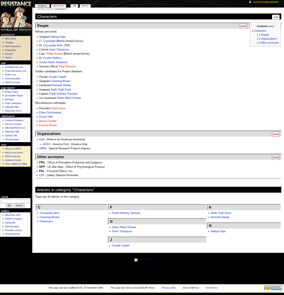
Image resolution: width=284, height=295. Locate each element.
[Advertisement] (15, 181)
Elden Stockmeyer (50, 112)
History (85, 5)
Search (4, 197)
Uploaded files (12, 107)
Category (42, 5)
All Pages (9, 99)
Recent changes (13, 124)
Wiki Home (10, 38)
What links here (13, 215)
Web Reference (13, 46)
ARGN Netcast (12, 156)
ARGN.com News (14, 152)
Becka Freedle (48, 121)
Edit (74, 5)
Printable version (13, 230)
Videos (8, 57)
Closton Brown (48, 125)
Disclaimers (212, 287)
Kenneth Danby (61, 85)
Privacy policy (169, 287)
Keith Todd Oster (61, 89)
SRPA (42, 148)
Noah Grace (58, 108)
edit (276, 17)
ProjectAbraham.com (15, 71)
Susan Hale (46, 116)
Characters (60, 9)
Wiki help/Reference (15, 128)
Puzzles (9, 54)
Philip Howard (54, 53)
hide (271, 26)
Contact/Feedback (14, 120)
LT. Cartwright (47, 41)
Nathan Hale (58, 36)
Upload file (10, 222)
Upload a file (11, 135)
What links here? (13, 110)
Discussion (58, 5)
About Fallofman (191, 287)
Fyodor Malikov (52, 57)
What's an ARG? (13, 148)
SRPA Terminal (12, 82)
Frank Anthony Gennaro (63, 93)
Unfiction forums (13, 160)
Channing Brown (60, 81)
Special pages (12, 139)
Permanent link (12, 234)
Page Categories (13, 103)
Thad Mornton (67, 66)
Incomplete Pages (14, 95)
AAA (41, 139)
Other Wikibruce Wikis (16, 164)
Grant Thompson (59, 49)
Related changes (13, 218)
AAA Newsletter (13, 78)
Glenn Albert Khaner (69, 98)
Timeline (9, 42)
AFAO (46, 144)
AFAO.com (10, 74)
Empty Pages (12, 91)
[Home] (16, 16)
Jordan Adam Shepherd (53, 62)
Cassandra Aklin (53, 45)
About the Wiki (12, 131)
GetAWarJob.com (14, 67)
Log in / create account (266, 1)
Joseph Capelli (57, 76)
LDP (41, 175)
